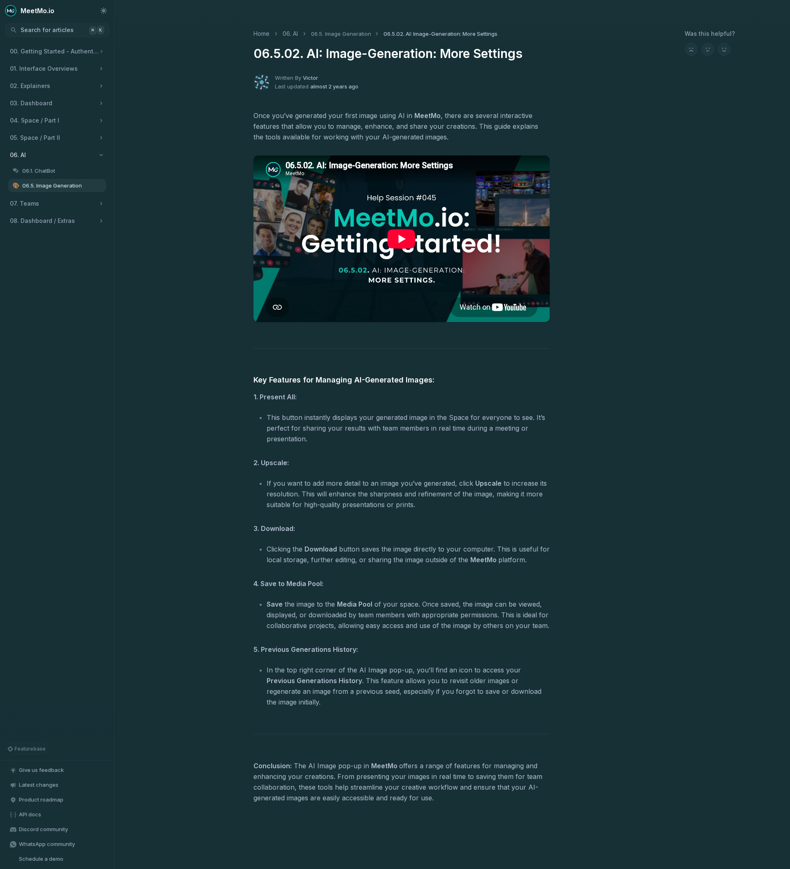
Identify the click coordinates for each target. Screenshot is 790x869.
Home (261, 33)
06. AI (290, 33)
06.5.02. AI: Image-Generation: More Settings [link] (440, 33)
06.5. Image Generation (341, 33)
